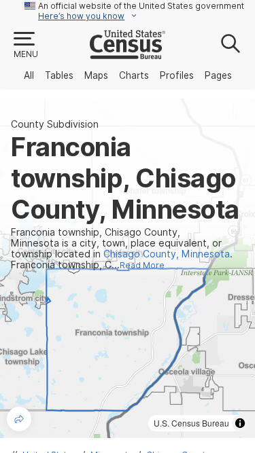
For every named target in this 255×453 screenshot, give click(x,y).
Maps (96, 75)
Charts (134, 75)
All (29, 75)
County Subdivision (55, 124)
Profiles (177, 75)
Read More (142, 265)
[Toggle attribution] (240, 423)
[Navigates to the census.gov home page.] (127, 53)
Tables (59, 75)
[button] (25, 45)
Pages (218, 75)
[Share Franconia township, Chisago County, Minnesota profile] (19, 419)
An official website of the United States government (141, 6)
